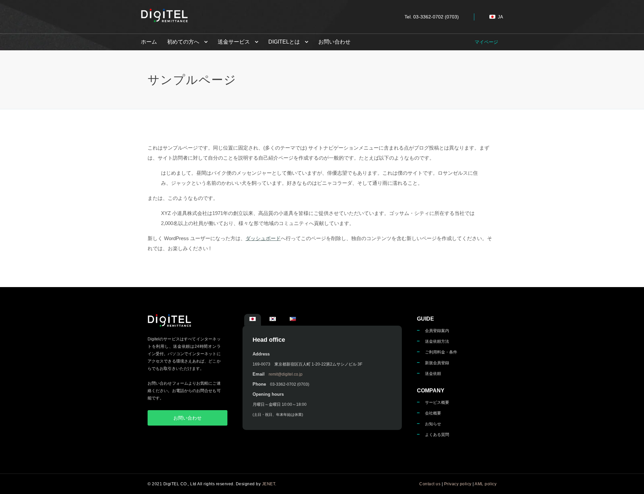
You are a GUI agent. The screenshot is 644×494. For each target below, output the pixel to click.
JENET (268, 484)
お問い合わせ (334, 42)
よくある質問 (437, 434)
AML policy (485, 484)
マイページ (486, 42)
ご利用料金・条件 (441, 352)
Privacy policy (458, 484)
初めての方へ (183, 42)
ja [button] (500, 16)
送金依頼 (433, 373)
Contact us (429, 484)
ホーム (149, 42)
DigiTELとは (284, 42)
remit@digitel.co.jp (286, 374)
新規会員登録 (437, 363)
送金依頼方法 (437, 341)
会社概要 (433, 413)
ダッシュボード (263, 238)
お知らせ (433, 424)
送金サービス (234, 42)
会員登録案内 (437, 330)
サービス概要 (437, 402)
